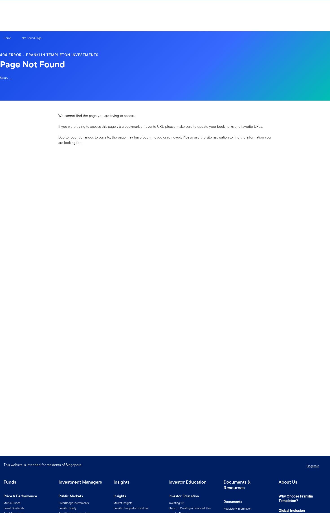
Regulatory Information (237, 508)
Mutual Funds (12, 503)
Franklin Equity (68, 508)
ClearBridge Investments (74, 503)
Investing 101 (176, 503)
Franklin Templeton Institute (131, 508)
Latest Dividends (14, 508)
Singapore (313, 466)
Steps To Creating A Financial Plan (190, 508)
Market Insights (123, 503)
